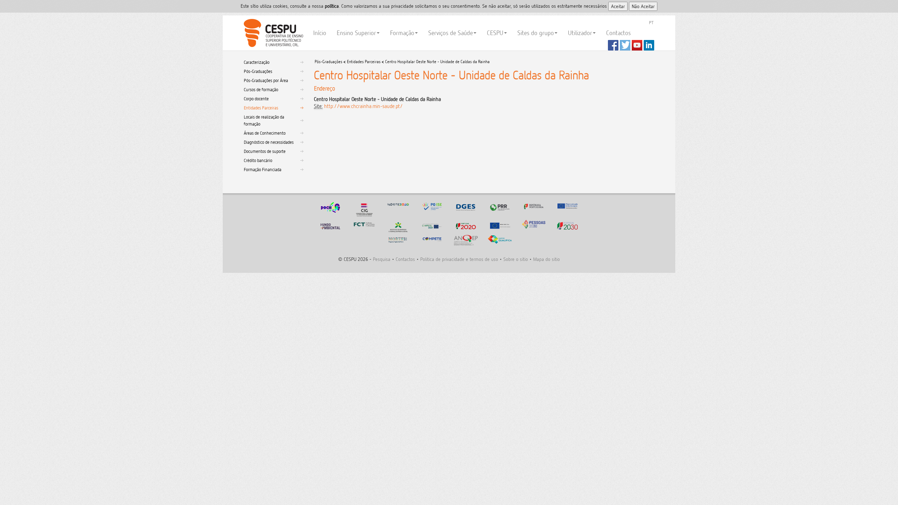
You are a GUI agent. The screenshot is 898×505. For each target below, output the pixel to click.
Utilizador (580, 32)
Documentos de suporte (265, 151)
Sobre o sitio (515, 259)
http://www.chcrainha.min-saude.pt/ (363, 106)
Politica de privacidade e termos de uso (459, 259)
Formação (402, 32)
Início (319, 32)
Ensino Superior (356, 32)
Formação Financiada (262, 169)
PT (651, 22)
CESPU (272, 33)
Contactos (618, 32)
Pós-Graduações (258, 71)
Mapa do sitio (546, 259)
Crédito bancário (258, 160)
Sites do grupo (535, 32)
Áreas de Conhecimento (265, 133)
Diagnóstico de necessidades (269, 142)
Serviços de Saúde (450, 32)
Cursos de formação (261, 89)
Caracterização (256, 62)
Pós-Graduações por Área (266, 80)
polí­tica (332, 6)
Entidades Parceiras (261, 107)
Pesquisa (381, 259)
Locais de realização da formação (264, 120)
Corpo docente (256, 98)
